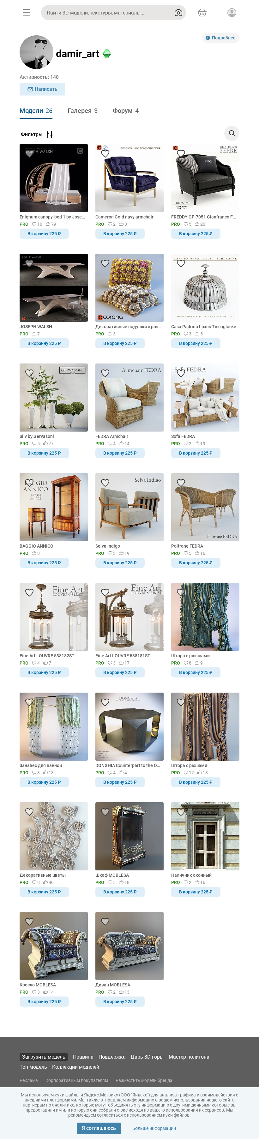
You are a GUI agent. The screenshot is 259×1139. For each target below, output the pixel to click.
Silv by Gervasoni (37, 436)
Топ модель (33, 1067)
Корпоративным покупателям (76, 1080)
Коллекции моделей (75, 1067)
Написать (46, 89)
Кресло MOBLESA (38, 984)
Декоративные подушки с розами (128, 326)
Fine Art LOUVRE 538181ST (122, 655)
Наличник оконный (191, 875)
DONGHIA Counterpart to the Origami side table (128, 765)
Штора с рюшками (190, 655)
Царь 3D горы (147, 1057)
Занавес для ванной (41, 765)
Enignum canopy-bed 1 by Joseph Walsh (53, 216)
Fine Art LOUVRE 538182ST (47, 655)
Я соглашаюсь (99, 1128)
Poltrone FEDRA (187, 546)
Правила (83, 1057)
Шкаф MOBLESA (112, 875)
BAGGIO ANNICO (36, 546)
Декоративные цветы (43, 875)
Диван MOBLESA (112, 984)
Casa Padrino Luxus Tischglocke (203, 326)
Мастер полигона (189, 1057)
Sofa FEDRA (183, 436)
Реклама (29, 1080)
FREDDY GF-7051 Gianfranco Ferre (204, 216)
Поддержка (112, 1057)
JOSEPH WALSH (36, 326)
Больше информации (154, 1128)
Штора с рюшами (189, 765)
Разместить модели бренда (144, 1080)
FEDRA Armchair (111, 436)
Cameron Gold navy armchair (124, 216)
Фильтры (32, 134)
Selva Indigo (107, 546)
